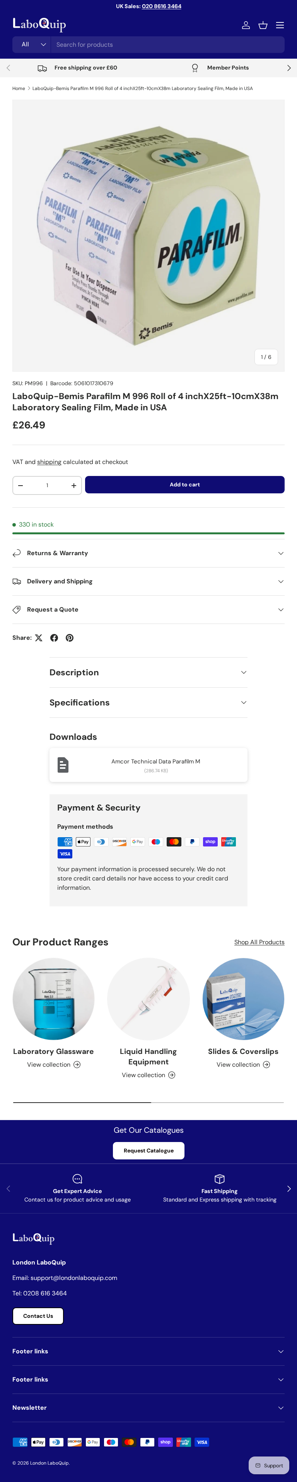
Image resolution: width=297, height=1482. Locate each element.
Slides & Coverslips (243, 1051)
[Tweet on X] (38, 638)
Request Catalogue (149, 1150)
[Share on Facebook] (54, 638)
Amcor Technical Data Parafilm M (155, 761)
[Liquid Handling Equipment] (148, 999)
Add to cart (185, 484)
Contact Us (38, 1315)
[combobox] (148, 44)
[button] (262, 25)
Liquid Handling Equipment (148, 1057)
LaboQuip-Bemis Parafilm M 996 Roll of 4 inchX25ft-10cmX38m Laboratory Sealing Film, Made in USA (142, 88)
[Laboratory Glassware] (53, 999)
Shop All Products (259, 942)
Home (18, 88)
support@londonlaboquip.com (74, 1278)
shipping (49, 462)
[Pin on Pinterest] (69, 638)
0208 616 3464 (45, 1293)
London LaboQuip (49, 1463)
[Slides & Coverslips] (243, 999)
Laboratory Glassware (53, 1051)
